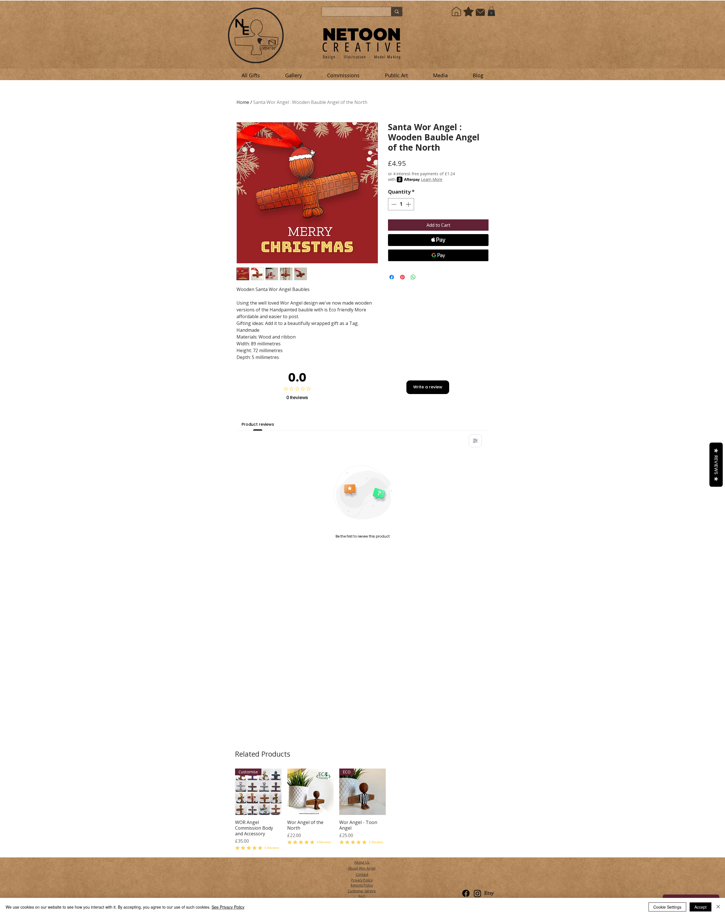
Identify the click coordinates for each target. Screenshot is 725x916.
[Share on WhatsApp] (413, 277)
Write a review (427, 387)
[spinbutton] (401, 204)
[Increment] (408, 204)
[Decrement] (393, 204)
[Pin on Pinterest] (402, 277)
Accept (700, 907)
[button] (491, 11)
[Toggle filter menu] (475, 440)
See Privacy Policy (228, 907)
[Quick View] (310, 792)
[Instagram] (477, 893)
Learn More (431, 179)
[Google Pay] (438, 255)
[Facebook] (466, 893)
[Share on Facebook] (391, 277)
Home (242, 102)
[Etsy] (489, 893)
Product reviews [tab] (258, 424)
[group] (362, 810)
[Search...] (396, 11)
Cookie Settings (667, 907)
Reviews (716, 464)
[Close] (718, 906)
